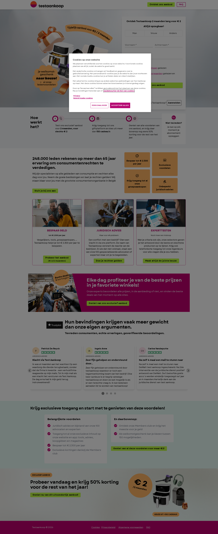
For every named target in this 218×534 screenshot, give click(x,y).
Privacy (76, 96)
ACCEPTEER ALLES (120, 105)
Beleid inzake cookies (83, 98)
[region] (110, 82)
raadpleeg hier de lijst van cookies (119, 91)
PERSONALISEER (99, 105)
